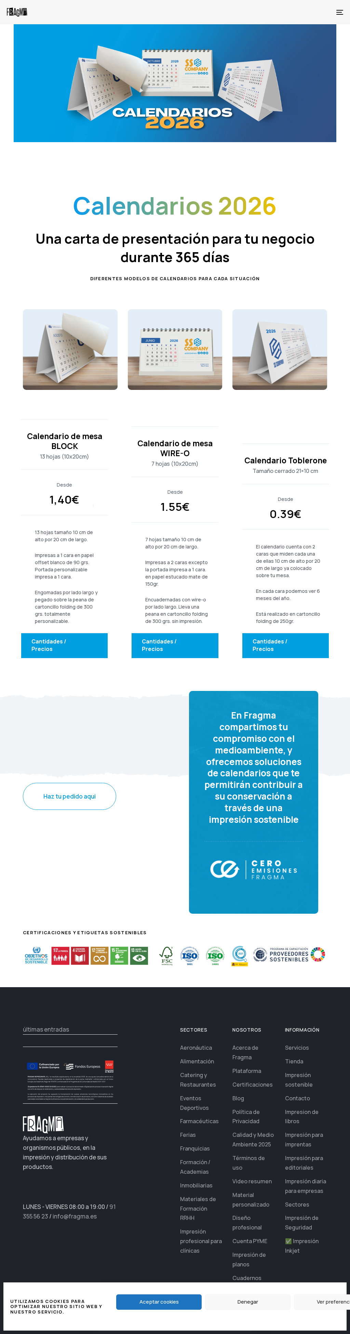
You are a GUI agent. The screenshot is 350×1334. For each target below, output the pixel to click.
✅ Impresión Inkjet (302, 1245)
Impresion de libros (302, 1116)
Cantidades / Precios (48, 645)
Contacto (297, 1098)
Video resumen (252, 1181)
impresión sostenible (254, 819)
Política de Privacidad (246, 1116)
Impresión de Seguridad (302, 1222)
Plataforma (246, 1071)
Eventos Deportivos (194, 1103)
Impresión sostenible (299, 1079)
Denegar (248, 1301)
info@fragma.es (75, 1216)
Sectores (297, 1204)
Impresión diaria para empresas (305, 1186)
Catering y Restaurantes (198, 1079)
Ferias (188, 1135)
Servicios (297, 1047)
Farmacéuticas (199, 1121)
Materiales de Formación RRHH (198, 1208)
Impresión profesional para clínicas (201, 1241)
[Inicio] (43, 1124)
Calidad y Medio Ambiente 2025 (253, 1139)
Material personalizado (250, 1199)
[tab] (64, 645)
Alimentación (197, 1061)
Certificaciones (252, 1084)
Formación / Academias (195, 1166)
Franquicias (195, 1148)
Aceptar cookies (159, 1301)
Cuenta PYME (249, 1241)
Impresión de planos (249, 1259)
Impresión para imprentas (304, 1139)
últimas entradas (46, 1029)
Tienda (294, 1061)
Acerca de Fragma (245, 1052)
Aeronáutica (196, 1047)
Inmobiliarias (196, 1185)
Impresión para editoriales (304, 1162)
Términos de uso (248, 1162)
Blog (238, 1098)
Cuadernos (246, 1278)
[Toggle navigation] (287, 12)
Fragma (260, 715)
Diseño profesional (247, 1222)
